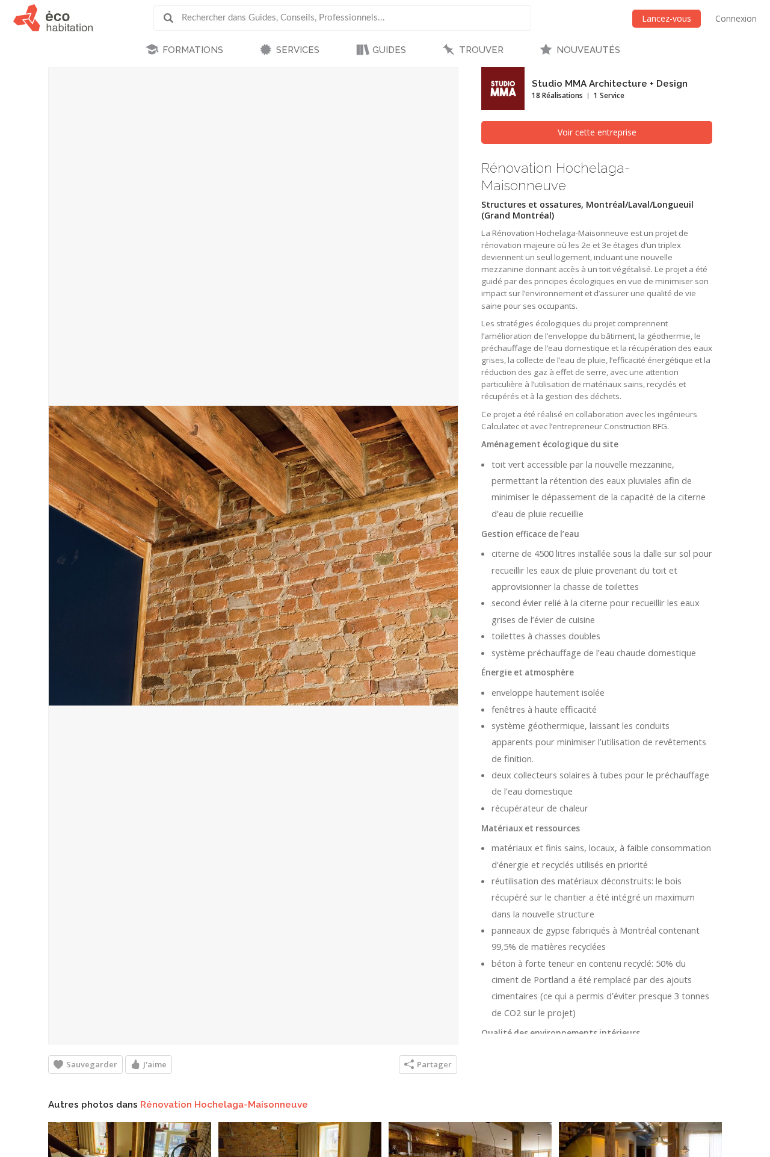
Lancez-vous (666, 18)
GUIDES (389, 50)
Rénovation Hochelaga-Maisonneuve (224, 1104)
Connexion (736, 18)
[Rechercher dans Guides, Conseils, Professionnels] (173, 18)
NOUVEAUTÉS (588, 50)
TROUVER (481, 50)
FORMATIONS (192, 50)
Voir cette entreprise (597, 132)
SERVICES (297, 50)
